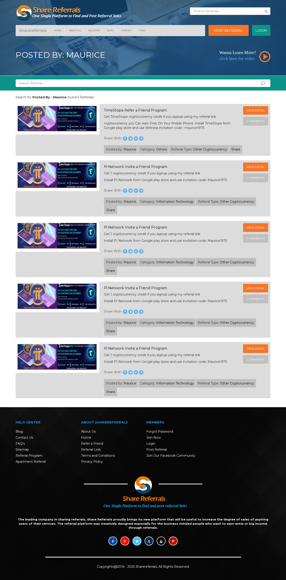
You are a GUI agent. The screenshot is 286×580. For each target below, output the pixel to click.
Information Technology (175, 202)
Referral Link (91, 450)
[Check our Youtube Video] (161, 541)
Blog (110, 30)
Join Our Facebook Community (170, 456)
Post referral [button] (228, 30)
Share (235, 149)
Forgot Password (159, 431)
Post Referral (156, 450)
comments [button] (256, 121)
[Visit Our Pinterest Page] (173, 541)
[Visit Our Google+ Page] (124, 541)
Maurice (130, 149)
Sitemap (22, 450)
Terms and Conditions (98, 456)
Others (161, 149)
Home (57, 30)
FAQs (142, 30)
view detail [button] (255, 110)
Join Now (153, 438)
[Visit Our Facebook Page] (112, 541)
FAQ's (20, 444)
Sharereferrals (33, 30)
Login (150, 444)
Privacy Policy (92, 462)
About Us (75, 30)
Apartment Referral (31, 462)
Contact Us (24, 438)
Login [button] (261, 30)
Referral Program (29, 456)
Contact (126, 30)
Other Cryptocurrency (210, 149)
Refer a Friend (92, 444)
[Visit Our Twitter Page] (136, 541)
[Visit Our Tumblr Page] (149, 541)
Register (93, 30)
